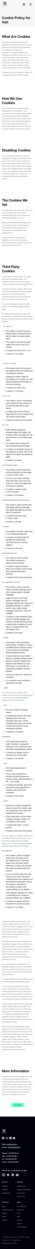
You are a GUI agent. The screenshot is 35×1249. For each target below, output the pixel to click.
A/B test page (13, 406)
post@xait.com (12, 1144)
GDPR (22, 1237)
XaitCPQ (4, 1189)
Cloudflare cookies (20, 698)
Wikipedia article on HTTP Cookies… (17, 75)
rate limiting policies (26, 695)
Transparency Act (16, 1240)
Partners (19, 1223)
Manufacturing (21, 1186)
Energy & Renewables (24, 1189)
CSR (18, 1213)
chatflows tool (14, 861)
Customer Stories (7, 1210)
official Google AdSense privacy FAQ (17, 982)
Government (21, 1196)
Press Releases (22, 1227)
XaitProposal (6, 1193)
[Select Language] (24, 4)
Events (4, 1216)
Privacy (27, 1237)
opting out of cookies (18, 379)
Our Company (21, 1206)
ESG (18, 1216)
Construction (21, 1193)
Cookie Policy (6, 1240)
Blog (3, 1206)
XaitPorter (5, 1186)
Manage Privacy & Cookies (9, 1243)
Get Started (17, 1105)
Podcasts (5, 1220)
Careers (19, 1220)
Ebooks (4, 1213)
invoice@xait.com (14, 1147)
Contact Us (20, 1210)
